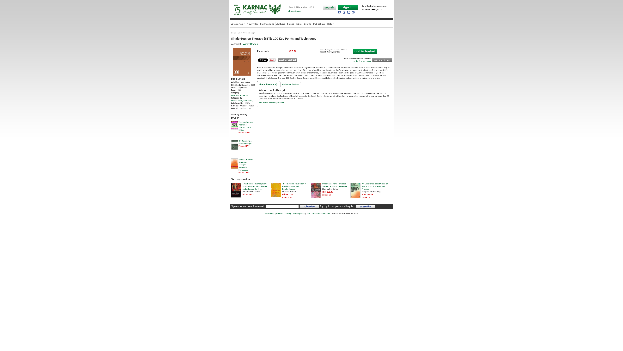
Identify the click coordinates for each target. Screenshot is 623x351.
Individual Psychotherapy (242, 101)
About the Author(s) (268, 84)
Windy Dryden (250, 44)
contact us (269, 214)
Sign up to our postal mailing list (337, 206)
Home (233, 33)
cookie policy (299, 214)
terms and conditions (321, 214)
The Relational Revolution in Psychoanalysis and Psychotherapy (294, 186)
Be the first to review (362, 61)
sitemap (279, 214)
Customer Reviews (290, 84)
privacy (288, 214)
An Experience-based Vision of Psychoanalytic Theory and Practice (375, 186)
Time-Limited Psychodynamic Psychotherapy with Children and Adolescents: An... (255, 186)
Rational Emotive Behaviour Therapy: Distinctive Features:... (245, 165)
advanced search (295, 11)
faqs (308, 214)
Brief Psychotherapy (246, 33)
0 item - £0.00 (374, 7)
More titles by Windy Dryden (271, 103)
